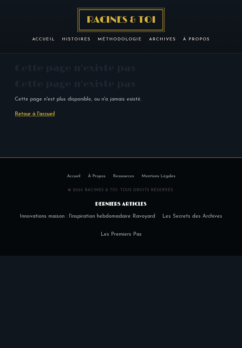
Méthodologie (120, 39)
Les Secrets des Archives (192, 216)
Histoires (76, 39)
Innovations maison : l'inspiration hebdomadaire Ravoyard (87, 216)
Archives (162, 39)
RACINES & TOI (121, 20)
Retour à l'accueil (35, 114)
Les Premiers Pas (121, 234)
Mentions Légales (158, 176)
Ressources (123, 176)
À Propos (196, 39)
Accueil (43, 39)
